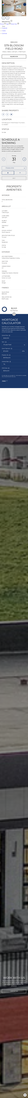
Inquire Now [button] (14, 56)
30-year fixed (7, 344)
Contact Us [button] (14, 991)
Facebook (4, 28)
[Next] (24, 159)
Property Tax (5, 355)
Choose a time (10, 168)
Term (3, 342)
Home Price (5, 335)
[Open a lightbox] (23, 13)
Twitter (4, 30)
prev (3, 18)
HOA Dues (4, 368)
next (7, 18)
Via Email (4, 33)
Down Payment (6, 348)
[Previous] (3, 159)
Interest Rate (5, 361)
